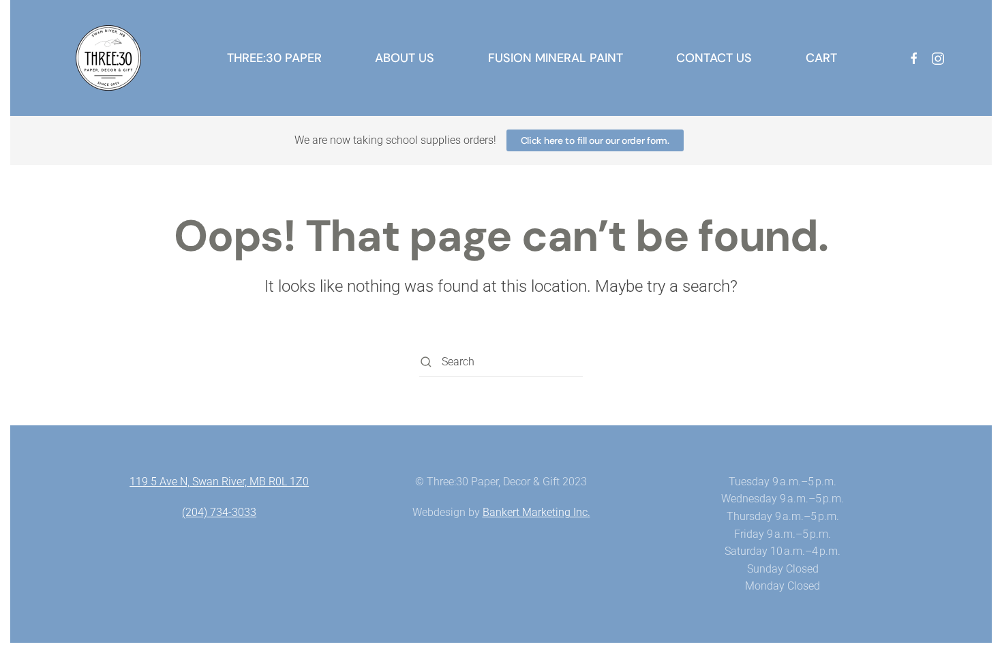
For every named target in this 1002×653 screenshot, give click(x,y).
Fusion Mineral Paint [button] (555, 58)
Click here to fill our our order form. (595, 140)
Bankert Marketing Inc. (536, 512)
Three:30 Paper (274, 58)
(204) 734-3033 (219, 512)
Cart (821, 58)
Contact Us (714, 58)
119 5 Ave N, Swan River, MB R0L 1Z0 (219, 481)
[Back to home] (108, 58)
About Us (404, 58)
